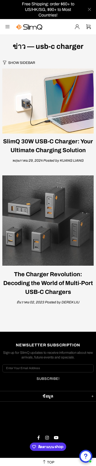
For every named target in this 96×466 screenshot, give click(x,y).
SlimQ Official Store (30, 27)
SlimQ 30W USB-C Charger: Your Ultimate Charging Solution (48, 145)
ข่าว (19, 46)
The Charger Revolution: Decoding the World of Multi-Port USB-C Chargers (48, 283)
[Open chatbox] (85, 456)
